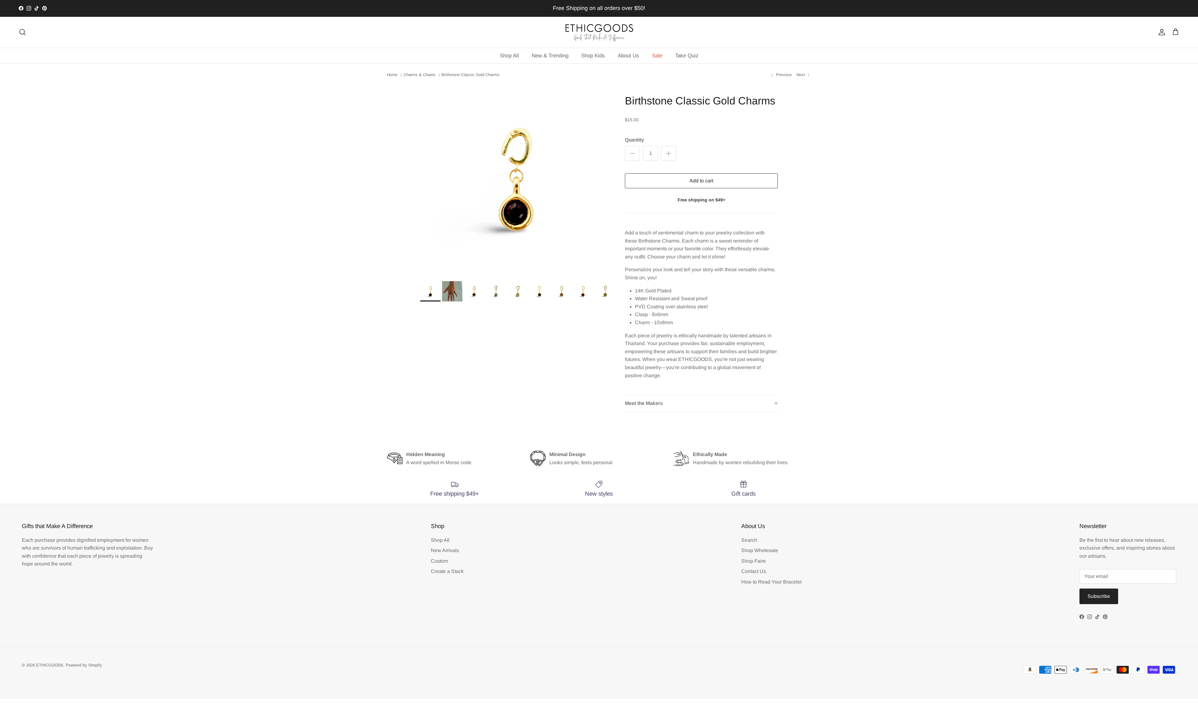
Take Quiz (687, 56)
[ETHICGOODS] (599, 32)
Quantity (634, 139)
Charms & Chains (420, 74)
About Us (628, 56)
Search (749, 540)
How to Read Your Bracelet (771, 581)
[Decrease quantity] (632, 153)
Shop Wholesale (759, 550)
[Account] (1161, 32)
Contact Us (753, 571)
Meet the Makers (644, 403)
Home (392, 74)
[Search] (22, 32)
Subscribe (1099, 596)
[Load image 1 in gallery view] (515, 179)
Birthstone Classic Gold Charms (470, 74)
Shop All (509, 56)
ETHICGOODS (49, 665)
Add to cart (701, 180)
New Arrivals (445, 550)
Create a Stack (447, 571)
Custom (439, 561)
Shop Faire (753, 561)
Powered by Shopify (84, 665)
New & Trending (550, 56)
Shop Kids (593, 56)
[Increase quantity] (668, 153)
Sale (657, 56)
